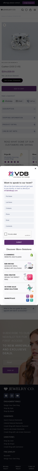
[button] (35, 168)
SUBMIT (19, 242)
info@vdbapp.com (11, 191)
